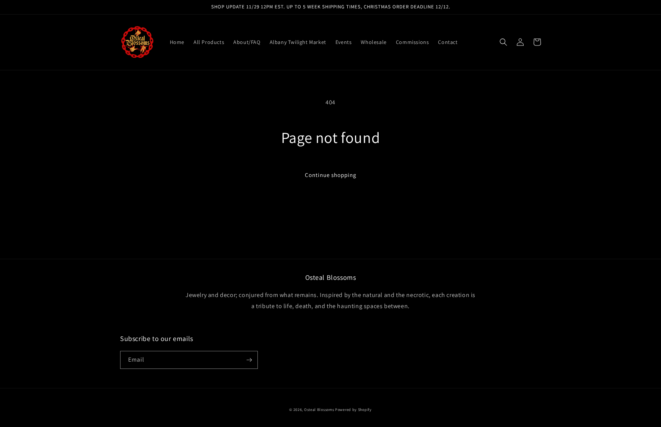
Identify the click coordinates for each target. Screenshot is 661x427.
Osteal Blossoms (319, 409)
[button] (503, 42)
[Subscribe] (249, 360)
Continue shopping (331, 175)
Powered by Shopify (353, 409)
